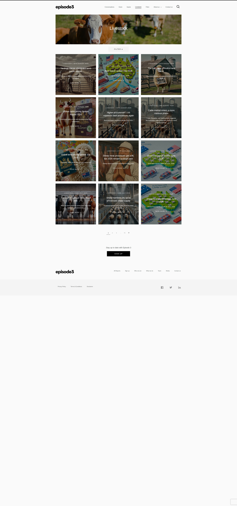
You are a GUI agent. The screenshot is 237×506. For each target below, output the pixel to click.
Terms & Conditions (76, 286)
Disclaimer (90, 286)
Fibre (147, 7)
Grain (120, 7)
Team (159, 271)
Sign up (118, 254)
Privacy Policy (62, 286)
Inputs (129, 7)
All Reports (117, 271)
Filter (117, 49)
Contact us (169, 7)
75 (124, 233)
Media (168, 271)
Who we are (137, 271)
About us (157, 7)
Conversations (109, 7)
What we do (149, 271)
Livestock (138, 7)
